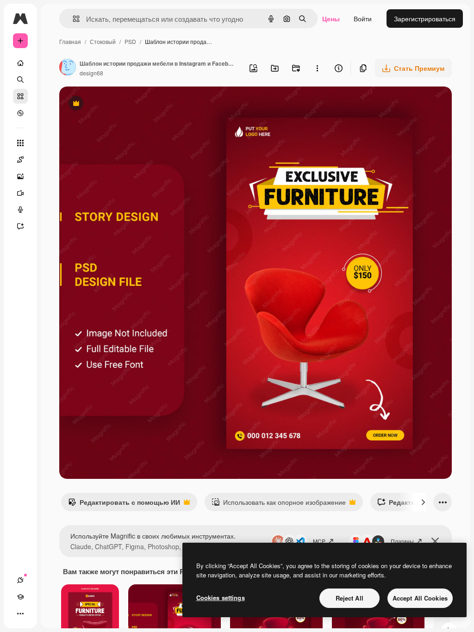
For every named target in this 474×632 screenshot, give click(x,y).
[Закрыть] (435, 541)
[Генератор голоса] (20, 209)
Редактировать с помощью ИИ (124, 504)
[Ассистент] (20, 226)
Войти (363, 18)
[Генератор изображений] (20, 176)
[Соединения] (20, 580)
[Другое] (20, 613)
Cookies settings (220, 597)
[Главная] (20, 63)
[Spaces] (20, 159)
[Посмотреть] (20, 112)
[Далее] (423, 502)
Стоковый (103, 41)
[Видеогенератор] (20, 193)
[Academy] (20, 596)
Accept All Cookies (420, 598)
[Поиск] (20, 79)
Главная (70, 41)
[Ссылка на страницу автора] (67, 68)
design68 (91, 73)
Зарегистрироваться (424, 18)
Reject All (349, 598)
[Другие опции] (317, 68)
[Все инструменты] (20, 143)
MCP (319, 541)
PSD (130, 41)
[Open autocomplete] (72, 18)
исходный (121, 104)
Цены (331, 18)
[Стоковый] (20, 96)
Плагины (402, 541)
